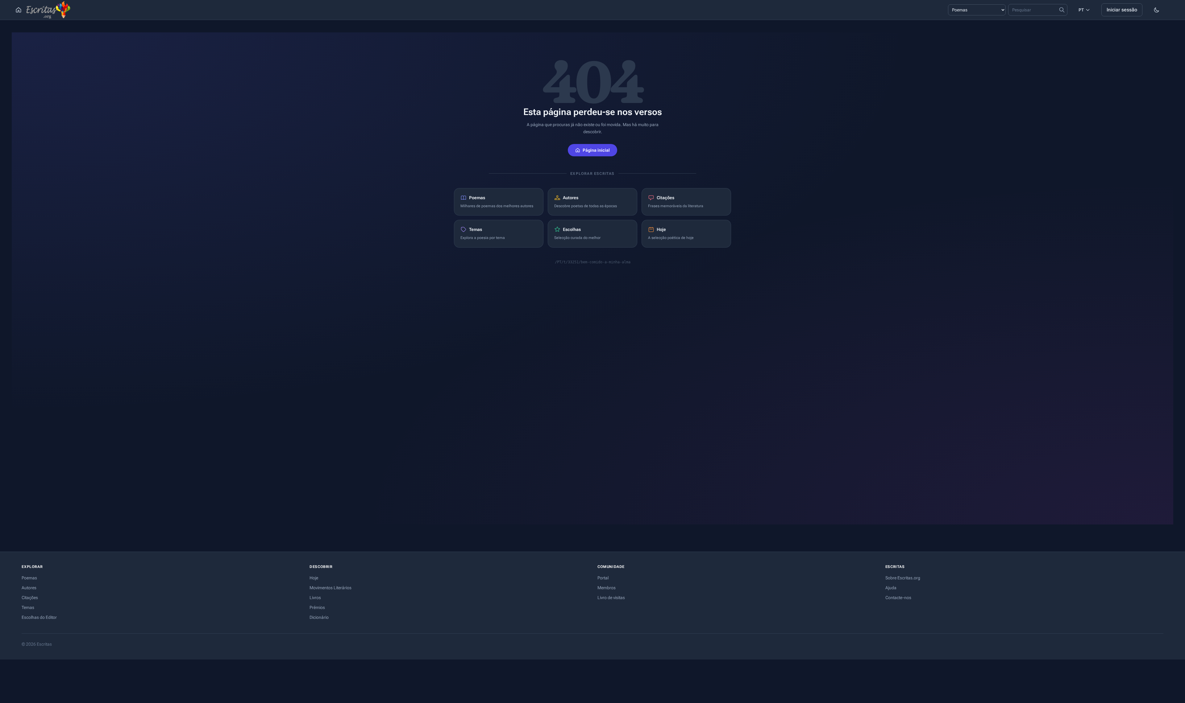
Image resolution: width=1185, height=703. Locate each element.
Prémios (317, 607)
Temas (28, 607)
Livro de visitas (611, 597)
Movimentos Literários (330, 587)
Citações (30, 597)
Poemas (29, 577)
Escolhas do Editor (39, 617)
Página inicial (596, 150)
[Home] (18, 9)
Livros (315, 597)
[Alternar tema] (1156, 9)
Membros (606, 587)
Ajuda (890, 587)
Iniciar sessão (1122, 10)
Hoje (314, 577)
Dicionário (319, 617)
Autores (29, 587)
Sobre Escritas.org (902, 577)
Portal (603, 577)
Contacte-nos (898, 597)
